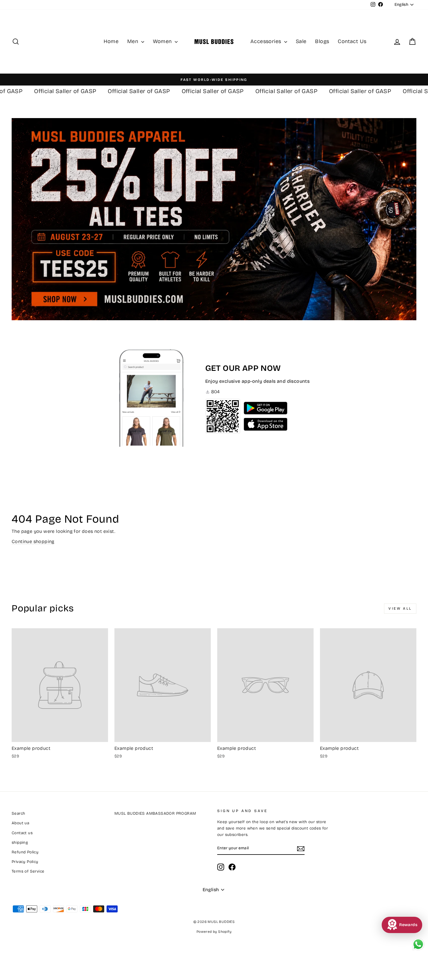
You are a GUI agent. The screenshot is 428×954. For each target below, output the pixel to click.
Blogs (322, 41)
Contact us (22, 832)
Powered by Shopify (214, 932)
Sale (301, 41)
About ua (20, 822)
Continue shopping (33, 541)
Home (111, 41)
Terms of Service (28, 871)
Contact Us (352, 41)
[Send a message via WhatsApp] (418, 944)
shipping (20, 842)
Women (163, 41)
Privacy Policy (25, 861)
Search (18, 813)
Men (133, 41)
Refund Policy (25, 852)
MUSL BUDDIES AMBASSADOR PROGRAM (155, 813)
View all (400, 608)
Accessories (266, 41)
